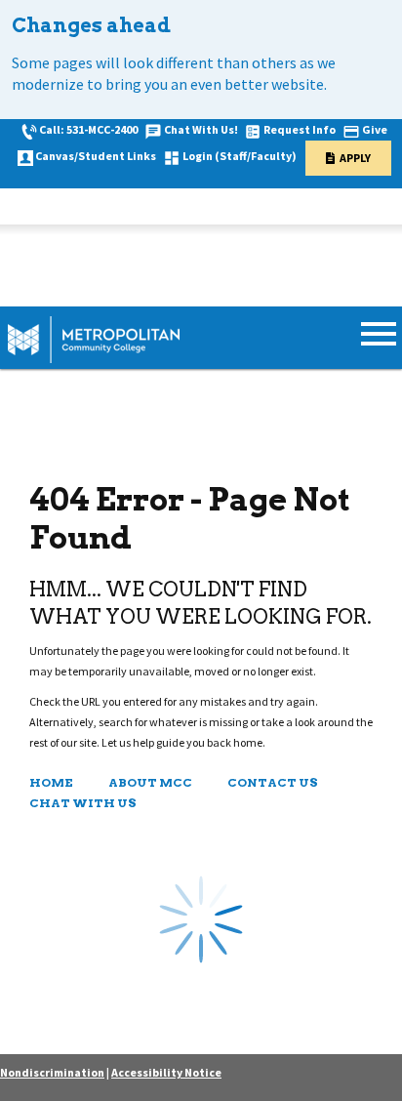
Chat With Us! (201, 129)
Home (51, 782)
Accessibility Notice (166, 1072)
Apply (355, 157)
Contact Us (272, 782)
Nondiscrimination (52, 1072)
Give (374, 129)
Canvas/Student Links (95, 155)
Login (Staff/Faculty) (239, 155)
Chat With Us (83, 802)
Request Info (299, 129)
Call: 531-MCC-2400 (88, 129)
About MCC (150, 782)
